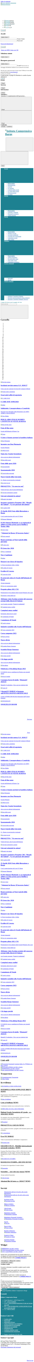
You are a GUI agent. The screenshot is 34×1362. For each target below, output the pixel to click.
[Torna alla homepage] (17, 132)
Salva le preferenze (14, 1287)
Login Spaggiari (14, 72)
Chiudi (3, 83)
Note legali (7, 1320)
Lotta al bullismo (9, 1103)
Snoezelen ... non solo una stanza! (15, 1172)
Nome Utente (21, 39)
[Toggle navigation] (14, 158)
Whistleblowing (8, 1328)
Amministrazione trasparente (12, 1331)
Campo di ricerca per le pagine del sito (11, 302)
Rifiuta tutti (15, 1260)
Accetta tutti (6, 1262)
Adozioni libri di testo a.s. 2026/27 (15, 1181)
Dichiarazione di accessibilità (12, 1325)
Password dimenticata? (7, 44)
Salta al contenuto (5, 1)
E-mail (19, 65)
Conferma (9, 126)
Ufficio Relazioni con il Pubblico (13, 1323)
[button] (16, 719)
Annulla (3, 126)
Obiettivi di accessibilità (10, 1327)
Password (19, 40)
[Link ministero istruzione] (8, 3)
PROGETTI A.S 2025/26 (12, 1125)
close (2, 165)
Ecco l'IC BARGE (7, 1136)
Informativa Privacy (9, 1322)
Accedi (3, 30)
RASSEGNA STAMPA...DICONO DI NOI (16, 1162)
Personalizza (4, 1260)
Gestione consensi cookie (11, 1330)
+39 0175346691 (11, 1301)
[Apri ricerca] (19, 144)
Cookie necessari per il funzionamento (11, 1281)
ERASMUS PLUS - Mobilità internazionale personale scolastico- (16, 1147)
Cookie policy (8, 1319)
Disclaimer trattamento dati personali (11, 1347)
